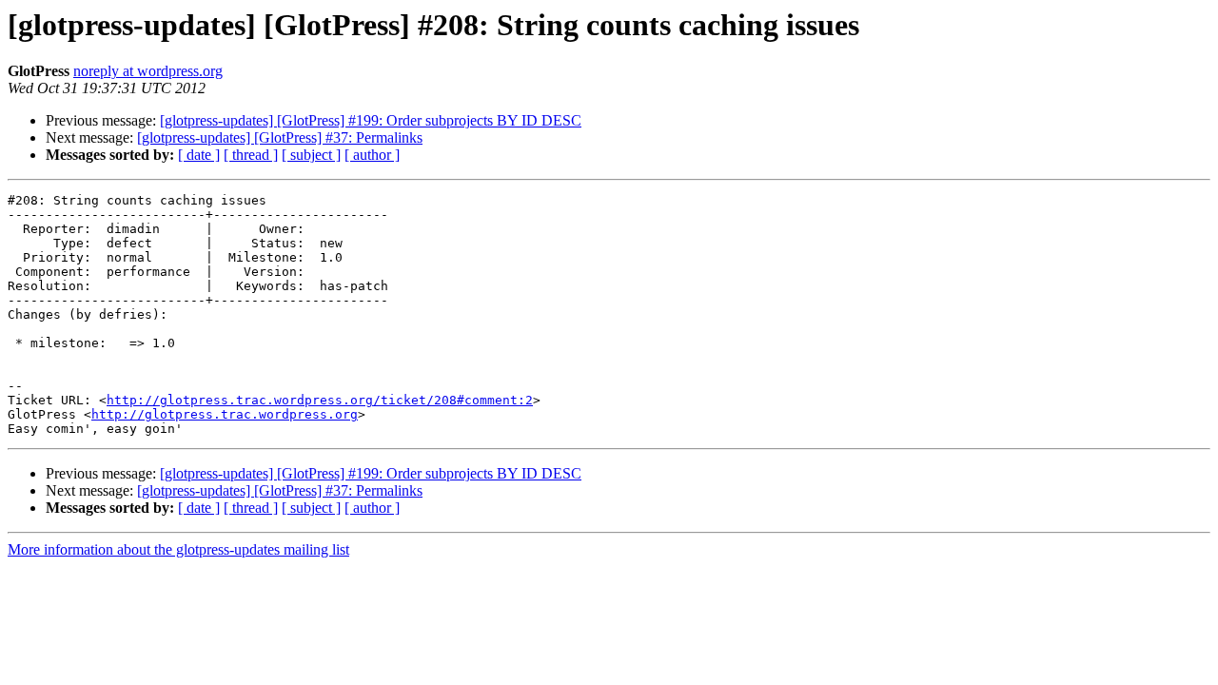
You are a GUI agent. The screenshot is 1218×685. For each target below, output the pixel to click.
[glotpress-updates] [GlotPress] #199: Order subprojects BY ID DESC (370, 120)
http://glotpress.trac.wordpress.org (224, 414)
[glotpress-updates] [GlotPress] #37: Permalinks (279, 137)
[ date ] (199, 155)
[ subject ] (311, 155)
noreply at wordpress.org (148, 71)
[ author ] (372, 155)
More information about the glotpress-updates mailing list (178, 549)
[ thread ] (251, 155)
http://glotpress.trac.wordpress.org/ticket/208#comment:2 (320, 400)
